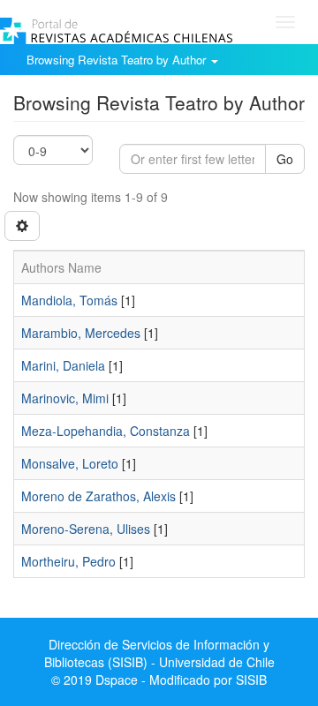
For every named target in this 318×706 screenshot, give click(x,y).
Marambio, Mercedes (80, 333)
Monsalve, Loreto (69, 463)
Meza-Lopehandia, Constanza (105, 430)
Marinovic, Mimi (65, 398)
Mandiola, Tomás (69, 300)
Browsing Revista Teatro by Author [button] (117, 59)
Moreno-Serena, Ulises (85, 528)
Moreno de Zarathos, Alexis (98, 496)
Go (284, 159)
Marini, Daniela (63, 365)
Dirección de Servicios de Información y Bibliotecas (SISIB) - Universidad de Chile (159, 653)
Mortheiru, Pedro (68, 561)
